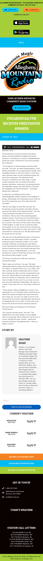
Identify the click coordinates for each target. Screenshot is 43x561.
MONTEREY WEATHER (21, 445)
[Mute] (32, 147)
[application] (21, 147)
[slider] (37, 147)
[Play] (5, 147)
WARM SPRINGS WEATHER (21, 433)
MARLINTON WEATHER (21, 421)
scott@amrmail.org (12, 497)
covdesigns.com (27, 559)
